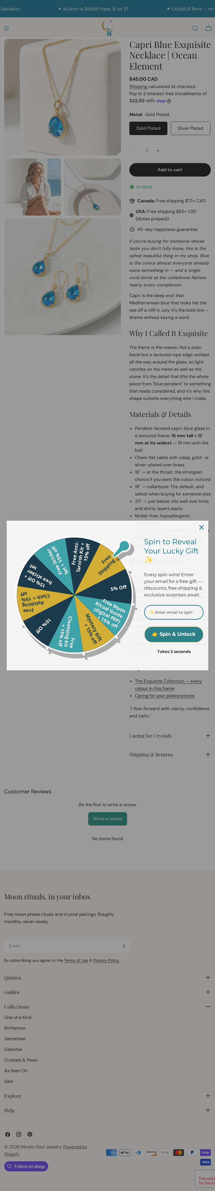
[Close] (201, 527)
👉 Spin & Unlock (174, 634)
